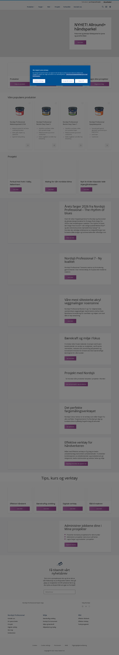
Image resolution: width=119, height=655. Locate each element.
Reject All (81, 81)
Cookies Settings (39, 81)
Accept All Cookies (68, 81)
